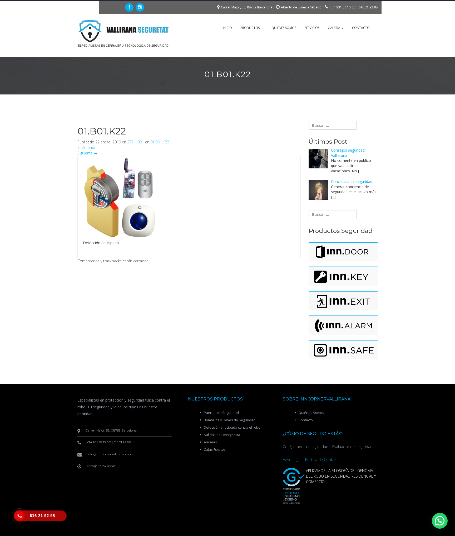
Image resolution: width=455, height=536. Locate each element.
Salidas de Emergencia (222, 434)
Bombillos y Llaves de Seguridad (229, 420)
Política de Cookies (321, 459)
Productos (250, 28)
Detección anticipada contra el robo (232, 427)
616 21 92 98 (368, 7)
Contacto (361, 28)
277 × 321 (135, 141)
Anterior (86, 147)
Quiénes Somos (283, 28)
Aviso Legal (292, 459)
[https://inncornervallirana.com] (123, 33)
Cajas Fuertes (215, 449)
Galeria (334, 28)
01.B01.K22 (159, 141)
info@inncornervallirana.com (109, 454)
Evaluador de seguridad (352, 446)
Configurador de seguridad (305, 446)
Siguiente (87, 153)
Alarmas (210, 442)
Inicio (227, 28)
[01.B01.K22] (119, 197)
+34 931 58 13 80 (342, 7)
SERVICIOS (312, 28)
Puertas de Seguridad (221, 412)
